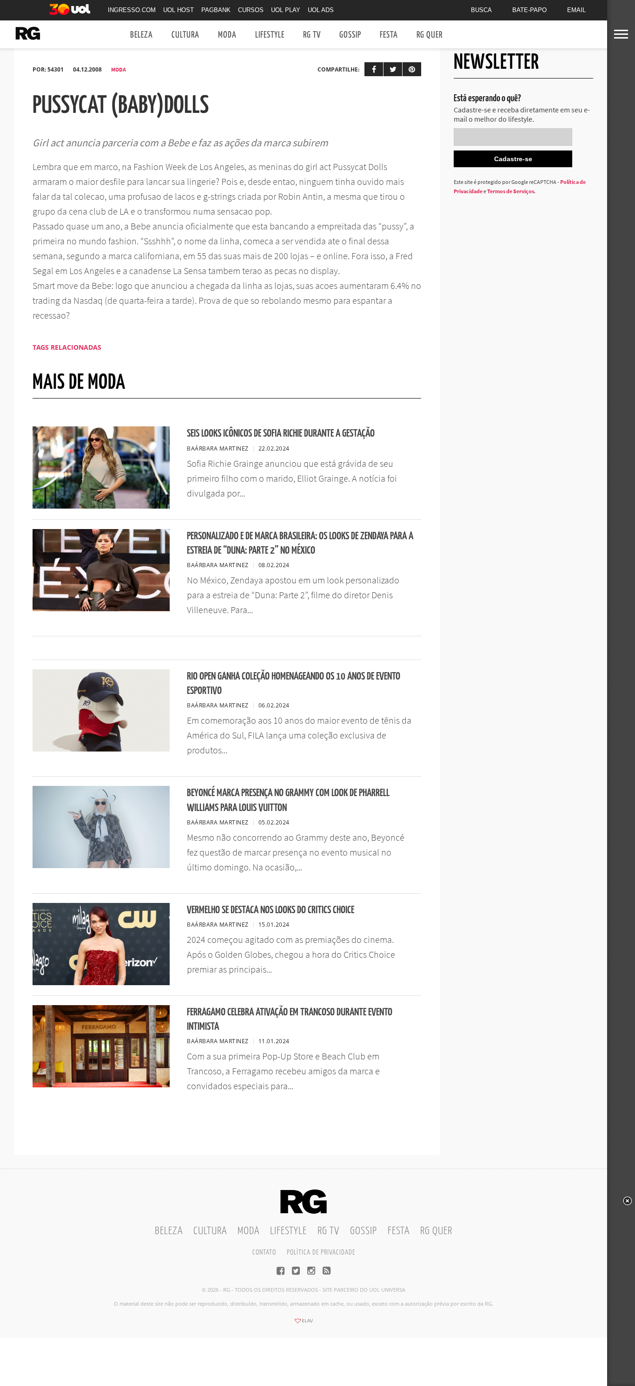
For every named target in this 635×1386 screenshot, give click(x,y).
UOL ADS (321, 10)
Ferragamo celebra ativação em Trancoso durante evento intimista (289, 1019)
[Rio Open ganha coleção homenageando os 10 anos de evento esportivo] (101, 749)
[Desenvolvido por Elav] (303, 1324)
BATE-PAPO (529, 10)
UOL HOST (178, 10)
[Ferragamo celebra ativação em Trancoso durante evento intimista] (101, 1084)
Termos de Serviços (510, 191)
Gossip (350, 35)
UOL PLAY (285, 10)
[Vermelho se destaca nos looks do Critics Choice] (101, 982)
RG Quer (430, 35)
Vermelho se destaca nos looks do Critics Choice (270, 910)
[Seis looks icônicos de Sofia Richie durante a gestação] (101, 506)
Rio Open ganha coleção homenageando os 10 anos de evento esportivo (293, 683)
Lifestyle (269, 35)
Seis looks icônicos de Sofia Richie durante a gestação (281, 433)
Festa (389, 35)
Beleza (141, 35)
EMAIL (576, 10)
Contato (264, 1252)
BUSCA (481, 10)
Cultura (185, 35)
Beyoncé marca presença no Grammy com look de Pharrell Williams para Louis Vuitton (288, 800)
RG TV (312, 35)
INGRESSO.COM (132, 10)
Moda (227, 35)
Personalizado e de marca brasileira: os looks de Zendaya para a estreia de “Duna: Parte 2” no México (300, 543)
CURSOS (251, 10)
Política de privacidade (321, 1252)
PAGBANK (216, 10)
